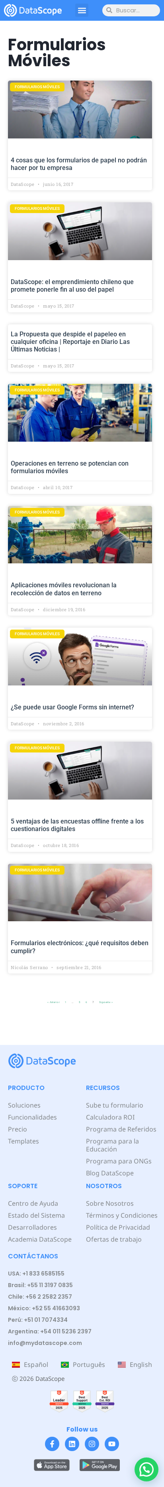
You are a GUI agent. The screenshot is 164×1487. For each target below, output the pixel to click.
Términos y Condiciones (122, 1215)
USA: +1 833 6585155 (36, 1274)
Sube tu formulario (114, 1105)
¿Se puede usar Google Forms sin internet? (72, 707)
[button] (81, 10)
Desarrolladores (32, 1227)
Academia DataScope (40, 1239)
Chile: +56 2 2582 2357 (40, 1297)
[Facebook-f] (52, 1444)
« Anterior (53, 1002)
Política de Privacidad (118, 1227)
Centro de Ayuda (33, 1203)
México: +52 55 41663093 (44, 1308)
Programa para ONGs (119, 1161)
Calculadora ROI (110, 1117)
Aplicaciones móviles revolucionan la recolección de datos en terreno (64, 588)
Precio (17, 1129)
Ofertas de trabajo (114, 1239)
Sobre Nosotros (110, 1203)
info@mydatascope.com (45, 1343)
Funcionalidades (32, 1117)
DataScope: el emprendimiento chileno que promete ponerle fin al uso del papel (72, 285)
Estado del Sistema (36, 1215)
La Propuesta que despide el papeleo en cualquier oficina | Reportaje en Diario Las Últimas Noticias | (70, 341)
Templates (23, 1141)
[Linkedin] (72, 1444)
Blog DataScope (110, 1173)
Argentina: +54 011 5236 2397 (50, 1331)
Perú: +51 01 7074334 (38, 1320)
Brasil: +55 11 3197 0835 (40, 1285)
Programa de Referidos (121, 1129)
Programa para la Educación (112, 1145)
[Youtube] (112, 1444)
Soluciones (24, 1105)
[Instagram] (92, 1444)
